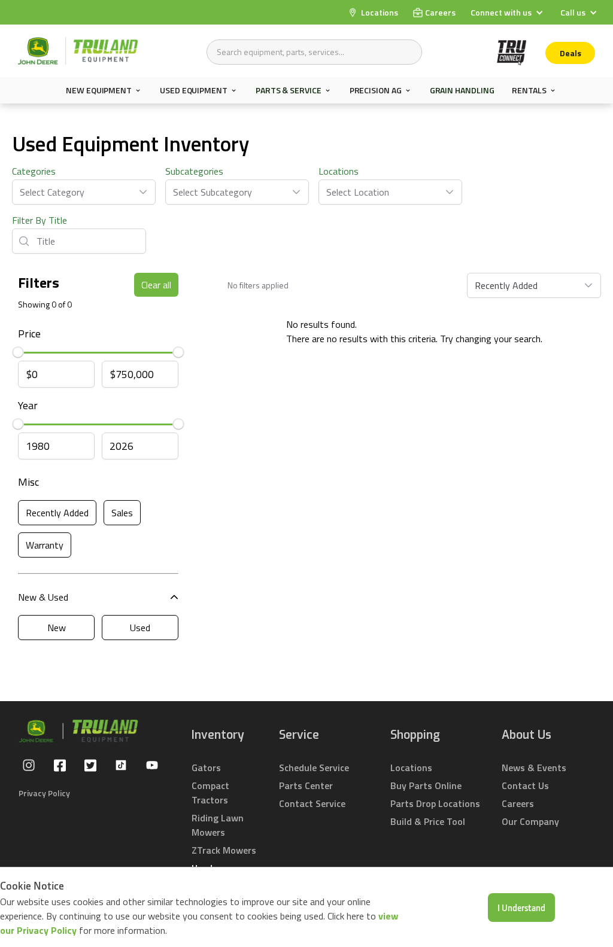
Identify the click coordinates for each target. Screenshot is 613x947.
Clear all (156, 285)
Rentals (529, 90)
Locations (338, 171)
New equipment (99, 90)
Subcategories (194, 171)
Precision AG (376, 90)
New (56, 627)
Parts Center (306, 785)
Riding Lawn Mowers (218, 825)
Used (140, 627)
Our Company (530, 821)
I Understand (521, 907)
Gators (206, 767)
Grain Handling (462, 90)
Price (29, 333)
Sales (122, 513)
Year (28, 405)
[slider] (18, 352)
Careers (518, 803)
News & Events (534, 767)
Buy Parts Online (426, 785)
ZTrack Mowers (224, 850)
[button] (508, 12)
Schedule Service (314, 767)
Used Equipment (193, 90)
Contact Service (312, 803)
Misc (28, 482)
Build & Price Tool (427, 821)
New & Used (43, 597)
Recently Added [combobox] (506, 285)
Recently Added (57, 513)
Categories (34, 171)
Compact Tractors (210, 792)
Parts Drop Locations (435, 803)
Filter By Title (39, 220)
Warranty (44, 545)
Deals (570, 53)
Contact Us (525, 785)
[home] (78, 50)
